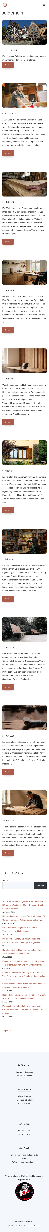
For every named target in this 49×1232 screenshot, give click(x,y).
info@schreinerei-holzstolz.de (24, 1155)
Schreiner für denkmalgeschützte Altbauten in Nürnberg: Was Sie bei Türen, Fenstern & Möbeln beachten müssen (24, 905)
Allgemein (6, 1031)
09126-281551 (24, 1131)
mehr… (8, 65)
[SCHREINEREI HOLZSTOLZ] (4, 4)
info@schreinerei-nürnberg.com (24, 1162)
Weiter (19, 873)
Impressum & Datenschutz (24, 1221)
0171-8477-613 (24, 1134)
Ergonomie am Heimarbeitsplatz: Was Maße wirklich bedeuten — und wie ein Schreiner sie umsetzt (22, 1010)
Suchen (5, 880)
